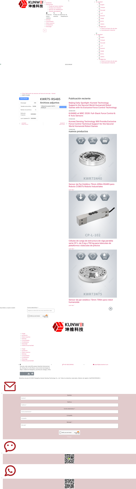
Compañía (69, 415)
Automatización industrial (108, 30)
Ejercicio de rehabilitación (56, 9)
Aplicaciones (49, 4)
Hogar (23, 333)
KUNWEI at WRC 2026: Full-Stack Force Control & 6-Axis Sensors (92, 114)
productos (49, 2)
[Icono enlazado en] (25, 373)
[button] (68, 1)
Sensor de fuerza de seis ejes (109, 28)
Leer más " (71, 189)
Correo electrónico (32, 307)
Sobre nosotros (50, 23)
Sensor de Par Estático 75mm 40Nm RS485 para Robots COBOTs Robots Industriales (91, 185)
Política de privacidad (28, 345)
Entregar (69, 436)
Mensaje (69, 422)
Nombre (69, 395)
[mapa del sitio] (28, 373)
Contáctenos (49, 25)
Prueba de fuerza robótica (56, 6)
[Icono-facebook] (21, 373)
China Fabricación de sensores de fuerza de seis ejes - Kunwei (38, 93)
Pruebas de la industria (55, 8)
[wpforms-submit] (52, 319)
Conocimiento (50, 21)
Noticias (48, 19)
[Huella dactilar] (32, 373)
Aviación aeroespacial (55, 11)
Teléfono (69, 402)
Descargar (49, 26)
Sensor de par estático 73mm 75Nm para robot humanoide (91, 301)
